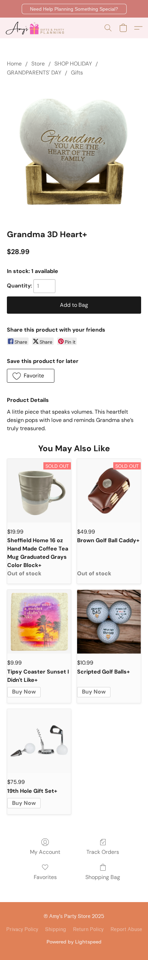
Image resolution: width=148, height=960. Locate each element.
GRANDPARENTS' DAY (34, 72)
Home (14, 63)
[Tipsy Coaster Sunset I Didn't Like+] (39, 622)
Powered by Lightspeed (74, 941)
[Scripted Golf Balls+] (109, 622)
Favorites (45, 877)
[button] (74, 9)
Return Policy (88, 929)
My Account (45, 852)
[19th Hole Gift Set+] (39, 741)
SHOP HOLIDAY (73, 63)
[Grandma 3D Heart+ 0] (74, 151)
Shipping (55, 929)
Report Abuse (126, 929)
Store (38, 63)
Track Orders (102, 852)
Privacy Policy (22, 929)
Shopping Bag (102, 877)
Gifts (77, 72)
